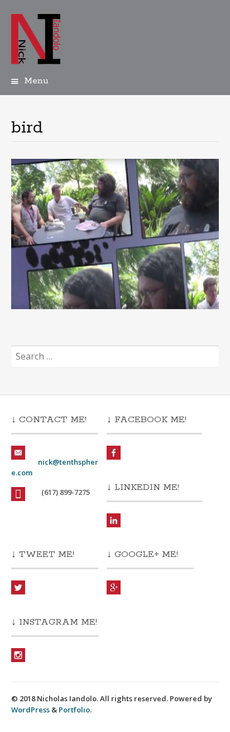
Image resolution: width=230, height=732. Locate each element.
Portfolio (74, 710)
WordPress (30, 710)
